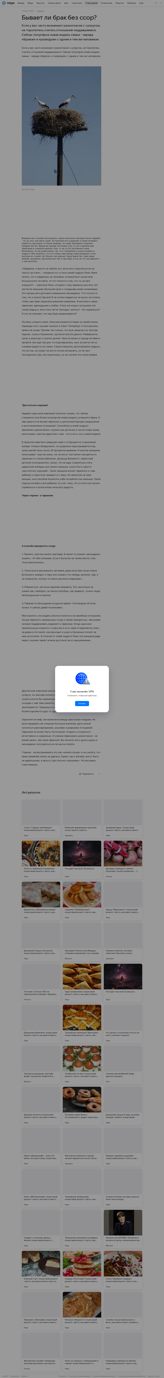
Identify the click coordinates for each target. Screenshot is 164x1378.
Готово (82, 703)
